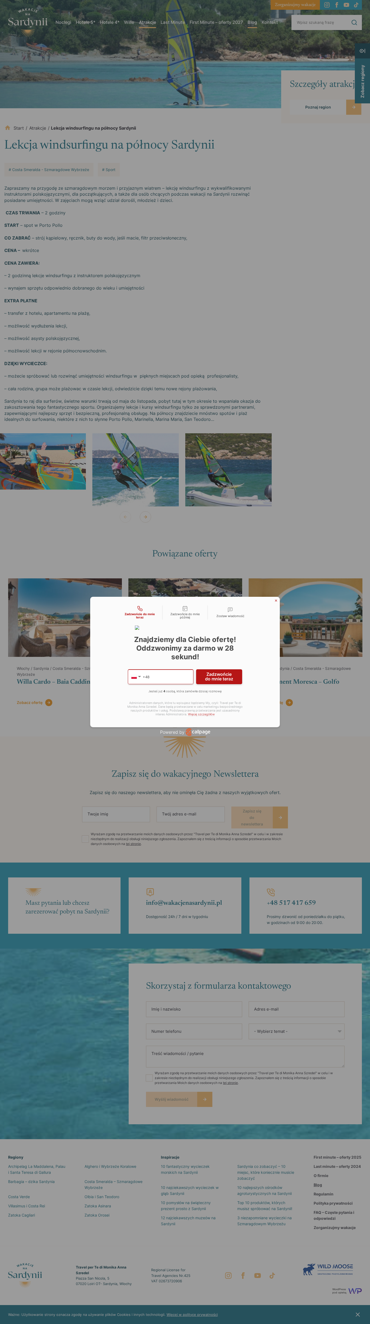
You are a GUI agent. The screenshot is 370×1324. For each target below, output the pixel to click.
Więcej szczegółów (201, 714)
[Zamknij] (276, 600)
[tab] (139, 612)
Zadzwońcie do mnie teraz (219, 676)
